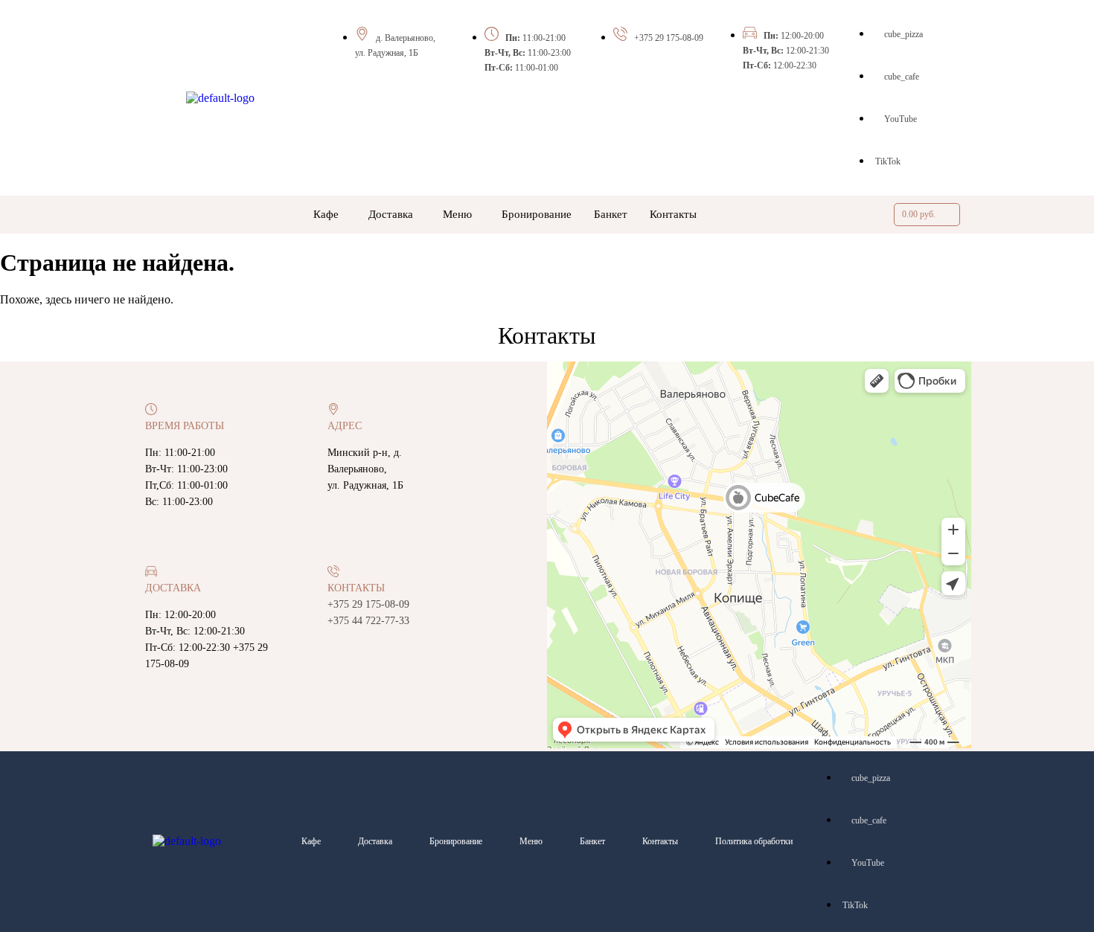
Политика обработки (754, 841)
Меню (457, 214)
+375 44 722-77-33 (368, 620)
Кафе (326, 214)
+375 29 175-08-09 (668, 38)
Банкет (610, 214)
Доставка (390, 214)
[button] (329, 214)
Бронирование (537, 214)
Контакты (673, 214)
